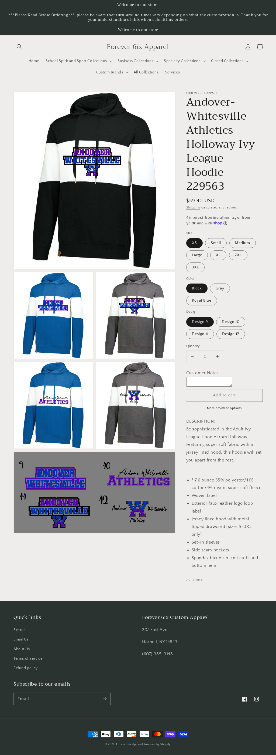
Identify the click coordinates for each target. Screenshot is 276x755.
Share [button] (197, 579)
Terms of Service (28, 658)
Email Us (21, 639)
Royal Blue (201, 300)
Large (197, 255)
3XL (195, 267)
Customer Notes (202, 372)
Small (216, 243)
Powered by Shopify (157, 744)
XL (218, 255)
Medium (242, 243)
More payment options (224, 408)
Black (197, 288)
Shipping (193, 207)
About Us (21, 649)
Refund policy (25, 668)
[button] (19, 47)
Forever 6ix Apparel (129, 744)
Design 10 (231, 322)
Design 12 (230, 334)
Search (19, 630)
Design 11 (200, 334)
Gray (220, 288)
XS (194, 243)
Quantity (193, 346)
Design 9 (200, 322)
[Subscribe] (105, 699)
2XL (238, 255)
